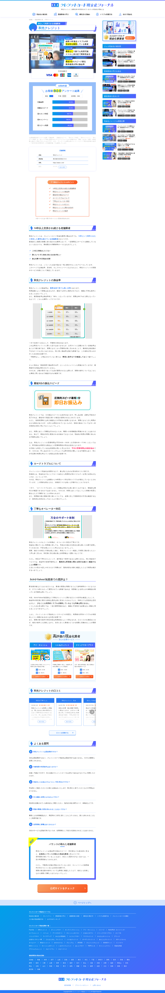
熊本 (125, 966)
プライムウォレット (35, 949)
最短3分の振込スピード (61, 195)
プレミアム (70, 942)
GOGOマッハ (107, 942)
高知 (84, 966)
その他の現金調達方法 (36, 919)
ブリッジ (117, 936)
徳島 (71, 966)
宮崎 (118, 966)
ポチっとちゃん (121, 939)
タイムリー (32, 942)
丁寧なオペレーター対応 (61, 201)
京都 (98, 962)
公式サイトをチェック (62, 888)
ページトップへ (84, 902)
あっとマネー (79, 945)
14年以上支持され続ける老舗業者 (64, 188)
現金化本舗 (118, 945)
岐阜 (37, 962)
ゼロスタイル (58, 942)
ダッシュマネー (56, 929)
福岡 (91, 966)
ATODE (80, 942)
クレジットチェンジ (92, 942)
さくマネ (118, 933)
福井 (71, 962)
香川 (64, 966)
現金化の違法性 (42, 14)
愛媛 (77, 966)
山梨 (50, 962)
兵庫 (105, 962)
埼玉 (86, 959)
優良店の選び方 (88, 916)
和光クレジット (45, 942)
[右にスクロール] (92, 712)
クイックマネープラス (104, 933)
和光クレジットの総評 (60, 211)
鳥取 (57, 966)
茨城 (121, 959)
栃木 (114, 959)
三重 (44, 962)
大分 (105, 966)
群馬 (107, 959)
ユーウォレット (34, 933)
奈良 (126, 962)
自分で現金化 (127, 14)
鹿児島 (31, 969)
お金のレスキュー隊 (35, 939)
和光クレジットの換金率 (61, 191)
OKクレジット (42, 929)
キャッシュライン (105, 945)
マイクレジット (88, 936)
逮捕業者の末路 (74, 916)
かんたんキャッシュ (103, 936)
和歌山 (119, 962)
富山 (84, 962)
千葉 (92, 959)
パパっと (46, 933)
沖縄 (38, 969)
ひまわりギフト (88, 933)
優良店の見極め (84, 14)
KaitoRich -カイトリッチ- (116, 929)
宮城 (65, 959)
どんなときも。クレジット (54, 939)
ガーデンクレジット (88, 939)
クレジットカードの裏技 (120, 916)
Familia (31, 929)
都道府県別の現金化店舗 (36, 955)
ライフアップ (47, 936)
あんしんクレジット (105, 939)
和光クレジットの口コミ (61, 204)
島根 (50, 966)
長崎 (111, 966)
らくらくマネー (74, 936)
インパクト (119, 942)
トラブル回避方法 (106, 14)
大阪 (91, 962)
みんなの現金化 (60, 936)
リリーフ (101, 929)
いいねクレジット (72, 939)
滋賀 (111, 962)
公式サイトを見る (40, 676)
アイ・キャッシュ (89, 929)
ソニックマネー (34, 936)
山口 (44, 966)
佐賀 (98, 966)
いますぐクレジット (65, 945)
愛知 (128, 959)
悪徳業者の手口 (63, 14)
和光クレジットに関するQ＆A (63, 207)
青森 (38, 959)
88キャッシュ (33, 945)
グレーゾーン (47, 916)
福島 (72, 959)
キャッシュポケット (48, 945)
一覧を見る (129, 38)
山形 (59, 959)
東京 (79, 959)
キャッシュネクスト (73, 933)
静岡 (30, 962)
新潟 (64, 962)
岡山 (30, 966)
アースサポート (58, 933)
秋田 (45, 959)
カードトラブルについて (61, 198)
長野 (57, 962)
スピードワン (50, 949)
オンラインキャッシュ (72, 929)
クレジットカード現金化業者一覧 (39, 926)
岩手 (52, 959)
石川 (77, 962)
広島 (37, 966)
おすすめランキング (53, 919)
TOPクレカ (91, 945)
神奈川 (100, 959)
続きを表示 (62, 167)
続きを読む (42, 721)
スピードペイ (62, 949)
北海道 (31, 959)
